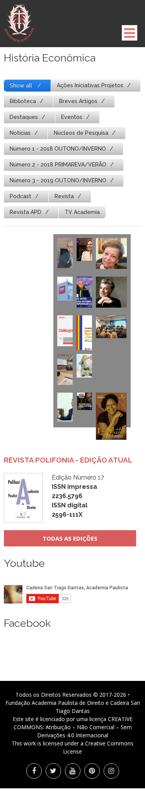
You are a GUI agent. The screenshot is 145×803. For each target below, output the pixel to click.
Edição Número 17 (78, 496)
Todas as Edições (70, 538)
